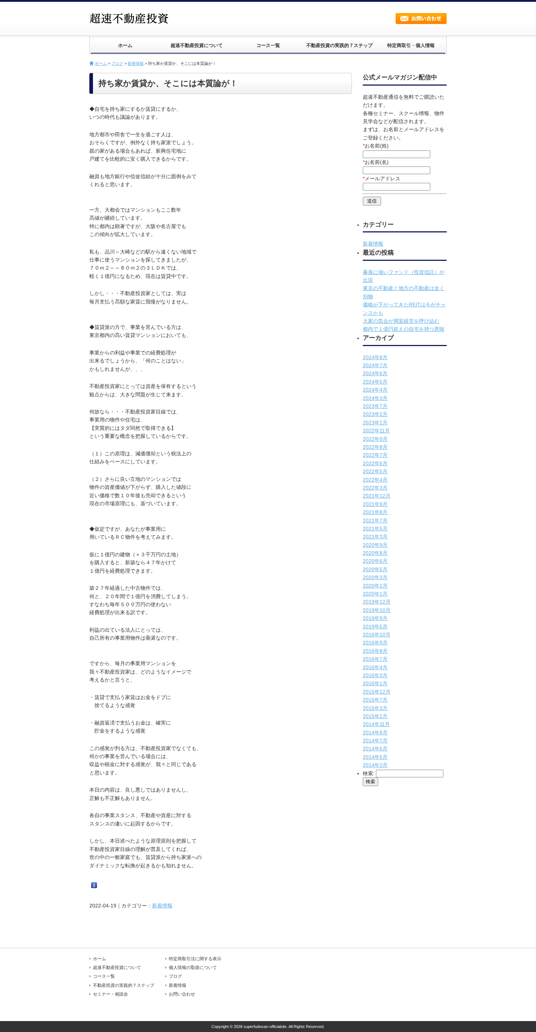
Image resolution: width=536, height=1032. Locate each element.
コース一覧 (268, 45)
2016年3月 (375, 675)
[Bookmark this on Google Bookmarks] (94, 885)
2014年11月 (376, 724)
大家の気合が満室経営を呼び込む (401, 321)
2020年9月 (375, 545)
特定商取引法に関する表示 (195, 958)
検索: (368, 773)
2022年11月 (376, 430)
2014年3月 (375, 765)
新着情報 (136, 63)
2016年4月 (375, 667)
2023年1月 (375, 422)
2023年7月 (375, 406)
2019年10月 (377, 610)
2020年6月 (375, 561)
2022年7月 (375, 455)
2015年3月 (375, 708)
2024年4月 (375, 390)
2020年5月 (375, 569)
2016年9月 (375, 643)
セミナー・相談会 (110, 994)
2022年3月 (375, 488)
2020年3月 (375, 577)
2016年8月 (375, 651)
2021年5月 (375, 528)
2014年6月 (375, 749)
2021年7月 (375, 520)
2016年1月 (375, 683)
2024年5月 (375, 382)
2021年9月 (375, 504)
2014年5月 (375, 757)
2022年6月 (375, 463)
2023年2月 (375, 414)
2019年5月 (375, 626)
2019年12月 (377, 602)
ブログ (117, 63)
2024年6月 (375, 373)
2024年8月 (375, 357)
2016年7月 (375, 659)
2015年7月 (375, 700)
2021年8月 (375, 512)
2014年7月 (375, 740)
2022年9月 (375, 439)
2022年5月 (375, 471)
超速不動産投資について (197, 45)
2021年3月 (375, 536)
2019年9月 (375, 618)
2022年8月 (375, 447)
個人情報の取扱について (193, 967)
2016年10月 (377, 634)
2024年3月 (375, 398)
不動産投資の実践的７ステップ (339, 45)
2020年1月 (375, 594)
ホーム (125, 45)
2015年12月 (377, 692)
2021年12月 (377, 496)
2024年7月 (375, 365)
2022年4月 (375, 480)
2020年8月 (375, 553)
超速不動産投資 (131, 18)
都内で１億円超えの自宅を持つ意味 (403, 329)
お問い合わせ (421, 18)
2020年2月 (375, 586)
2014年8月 (375, 732)
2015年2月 (375, 716)
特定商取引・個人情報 (411, 45)
